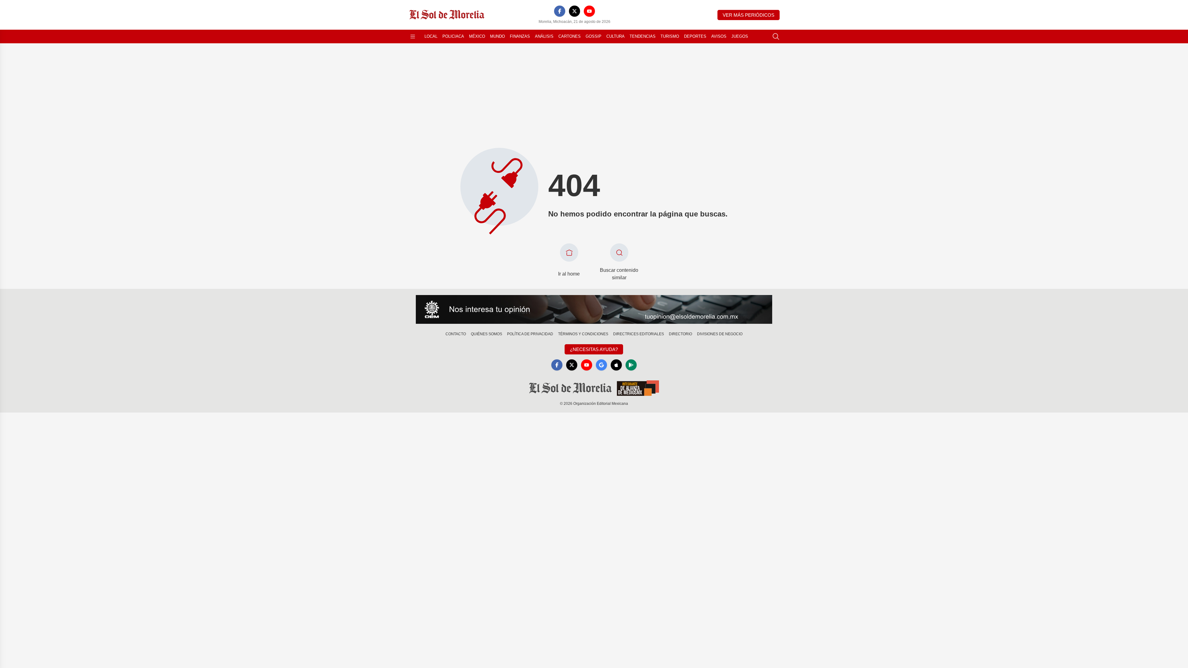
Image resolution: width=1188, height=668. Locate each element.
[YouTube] (589, 11)
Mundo (497, 36)
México (477, 36)
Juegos (739, 36)
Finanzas (520, 36)
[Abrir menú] (412, 36)
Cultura (615, 36)
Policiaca (453, 36)
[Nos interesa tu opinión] (594, 309)
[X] (574, 11)
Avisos (718, 36)
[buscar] (776, 36)
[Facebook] (559, 11)
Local (430, 36)
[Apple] (616, 364)
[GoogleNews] (601, 364)
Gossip (593, 36)
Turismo (670, 36)
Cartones (569, 36)
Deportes (695, 36)
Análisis (544, 36)
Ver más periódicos (748, 15)
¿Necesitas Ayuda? (594, 349)
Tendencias (643, 36)
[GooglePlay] (631, 364)
